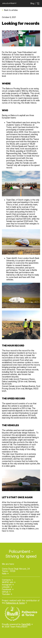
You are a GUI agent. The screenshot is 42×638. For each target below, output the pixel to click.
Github (5, 592)
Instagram (6, 584)
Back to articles (11, 10)
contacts (6, 580)
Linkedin (6, 587)
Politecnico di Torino (15, 603)
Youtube (6, 594)
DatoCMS (25, 624)
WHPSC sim (7, 582)
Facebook (6, 589)
